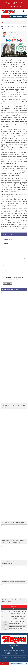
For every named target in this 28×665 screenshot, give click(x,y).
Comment (6, 243)
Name (5, 261)
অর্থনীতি (6, 22)
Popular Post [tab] (14, 608)
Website (5, 270)
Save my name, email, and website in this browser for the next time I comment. (13, 279)
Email (5, 266)
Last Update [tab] (14, 606)
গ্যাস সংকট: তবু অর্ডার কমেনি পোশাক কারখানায (13, 522)
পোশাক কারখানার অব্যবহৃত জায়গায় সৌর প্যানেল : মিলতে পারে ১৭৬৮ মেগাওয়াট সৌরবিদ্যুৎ (13, 541)
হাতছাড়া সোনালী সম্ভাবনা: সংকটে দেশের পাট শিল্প (13, 582)
